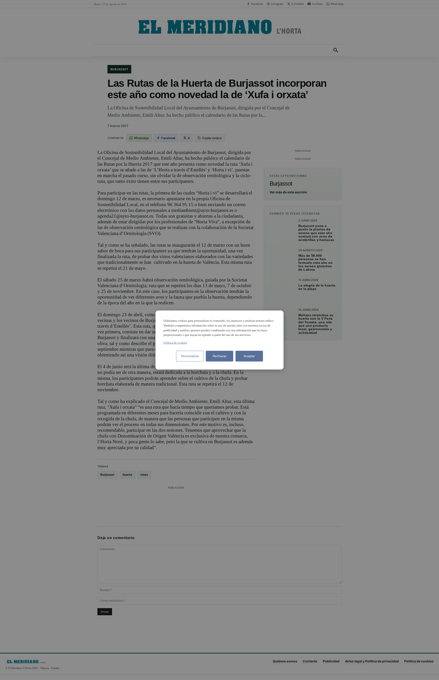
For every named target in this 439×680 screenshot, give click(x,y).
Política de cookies (175, 342)
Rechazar (220, 356)
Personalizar (190, 356)
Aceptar (249, 356)
